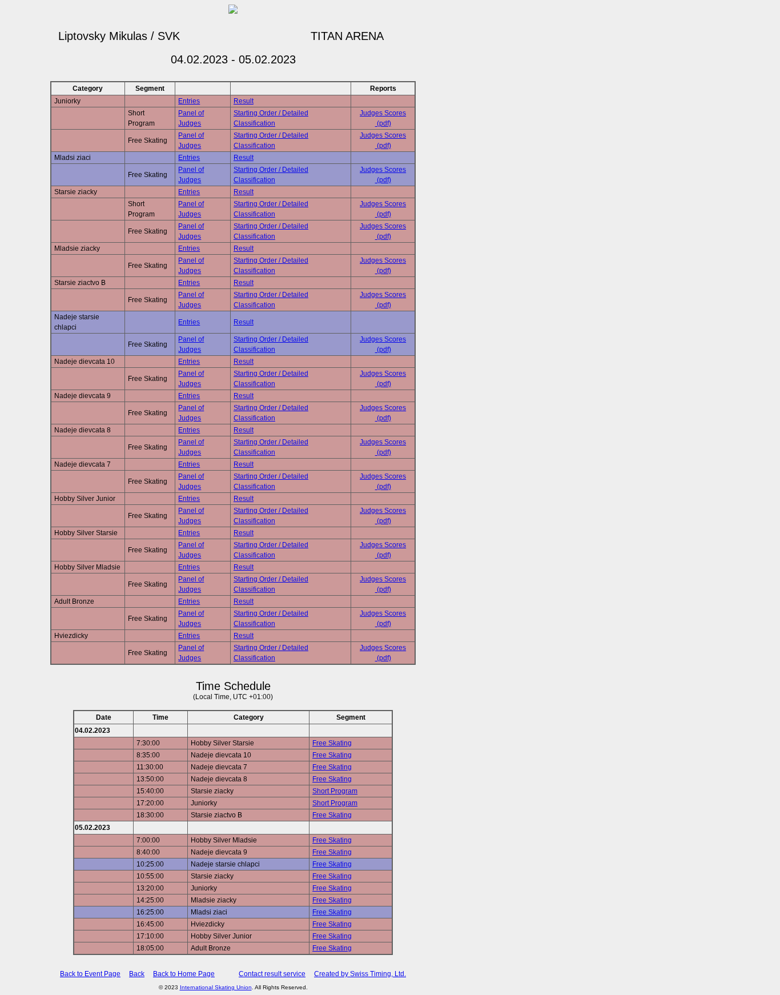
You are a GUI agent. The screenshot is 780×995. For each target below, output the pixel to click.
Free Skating (332, 743)
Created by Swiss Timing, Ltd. (360, 974)
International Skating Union (216, 987)
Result (244, 101)
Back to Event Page (90, 974)
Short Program (334, 791)
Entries (189, 101)
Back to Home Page (184, 974)
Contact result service (272, 974)
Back (136, 974)
